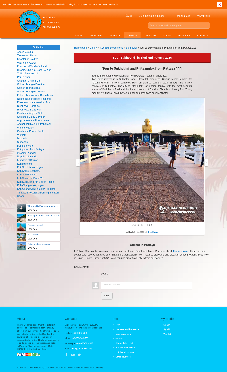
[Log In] (103, 278)
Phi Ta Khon (24, 77)
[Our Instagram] (85, 355)
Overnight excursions (111, 47)
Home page (80, 47)
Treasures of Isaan (27, 55)
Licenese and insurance (127, 329)
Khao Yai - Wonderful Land (32, 66)
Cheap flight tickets (125, 343)
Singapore (23, 142)
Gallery (93, 47)
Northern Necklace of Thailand (34, 99)
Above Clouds (25, 52)
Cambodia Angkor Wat (29, 113)
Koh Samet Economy (28, 171)
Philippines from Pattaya (30, 149)
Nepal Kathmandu (27, 156)
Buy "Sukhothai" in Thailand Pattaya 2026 (142, 57)
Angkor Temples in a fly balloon (34, 124)
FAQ (118, 325)
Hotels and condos (125, 352)
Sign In (166, 325)
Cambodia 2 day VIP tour (31, 117)
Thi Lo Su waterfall (27, 73)
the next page (181, 251)
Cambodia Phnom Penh (30, 131)
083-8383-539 (80, 333)
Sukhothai (131, 47)
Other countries (123, 356)
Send (106, 295)
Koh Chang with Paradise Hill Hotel (36, 189)
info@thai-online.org (82, 348)
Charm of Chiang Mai (28, 80)
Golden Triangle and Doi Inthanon (35, 95)
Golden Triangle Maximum (31, 91)
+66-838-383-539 (79, 338)
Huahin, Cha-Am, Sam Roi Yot (33, 70)
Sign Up (167, 329)
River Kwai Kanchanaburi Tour (34, 102)
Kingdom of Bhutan (27, 160)
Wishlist (167, 334)
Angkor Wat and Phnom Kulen (33, 120)
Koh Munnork (24, 163)
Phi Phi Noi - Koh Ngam (30, 167)
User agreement (123, 334)
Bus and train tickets (125, 347)
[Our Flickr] (92, 355)
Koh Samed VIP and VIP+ (31, 178)
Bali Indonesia (25, 145)
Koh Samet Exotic (27, 174)
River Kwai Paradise (28, 106)
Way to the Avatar (26, 62)
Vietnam (21, 135)
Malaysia (22, 138)
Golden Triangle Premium (31, 84)
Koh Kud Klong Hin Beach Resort (35, 182)
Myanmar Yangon (26, 153)
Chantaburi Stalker (27, 59)
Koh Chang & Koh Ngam (30, 185)
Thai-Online (153, 232)
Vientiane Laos (25, 127)
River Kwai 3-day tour (29, 109)
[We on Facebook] (66, 355)
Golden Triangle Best (28, 88)
